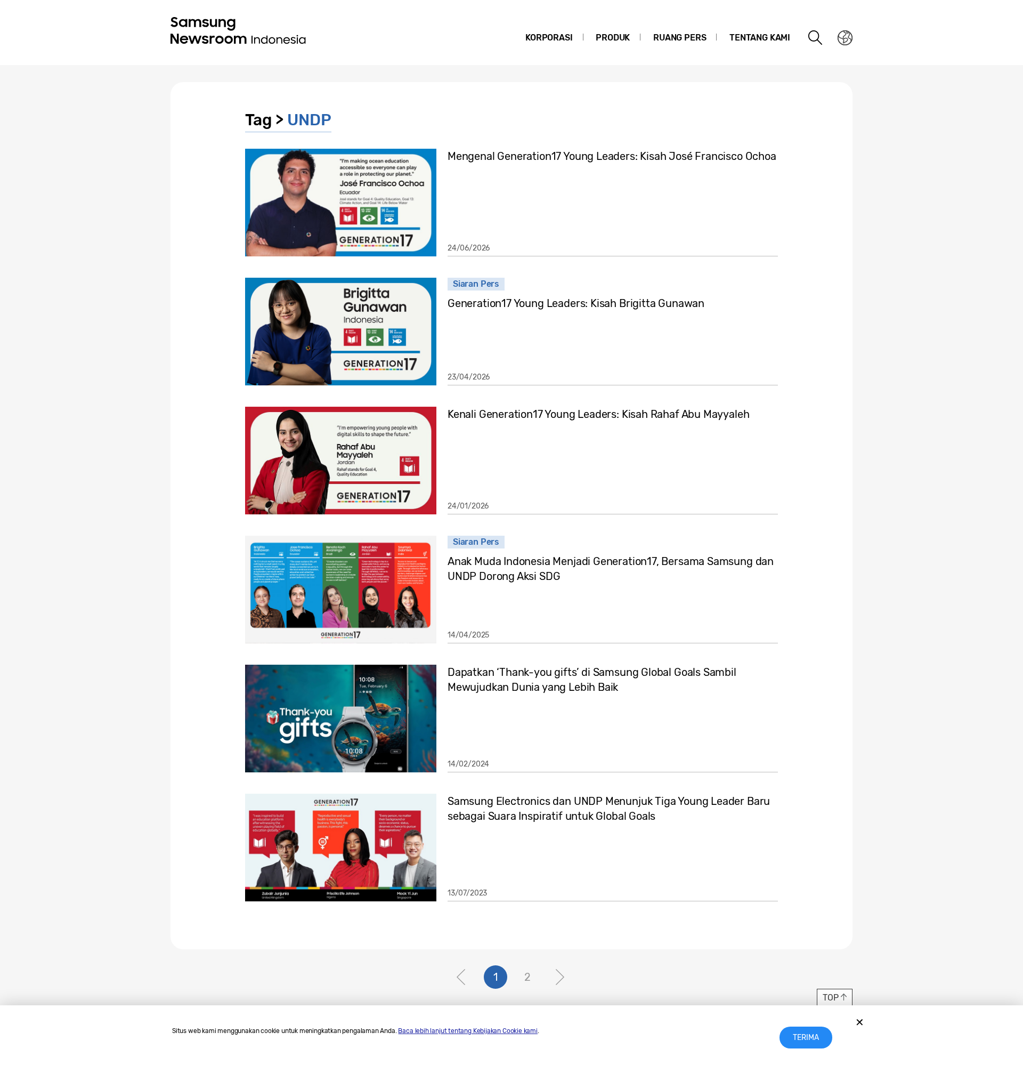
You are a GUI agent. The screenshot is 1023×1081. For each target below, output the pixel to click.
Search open (815, 38)
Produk (613, 38)
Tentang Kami (759, 38)
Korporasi (548, 38)
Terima (806, 1037)
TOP (830, 998)
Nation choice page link (845, 38)
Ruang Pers (679, 38)
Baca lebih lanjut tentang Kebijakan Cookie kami (468, 1031)
